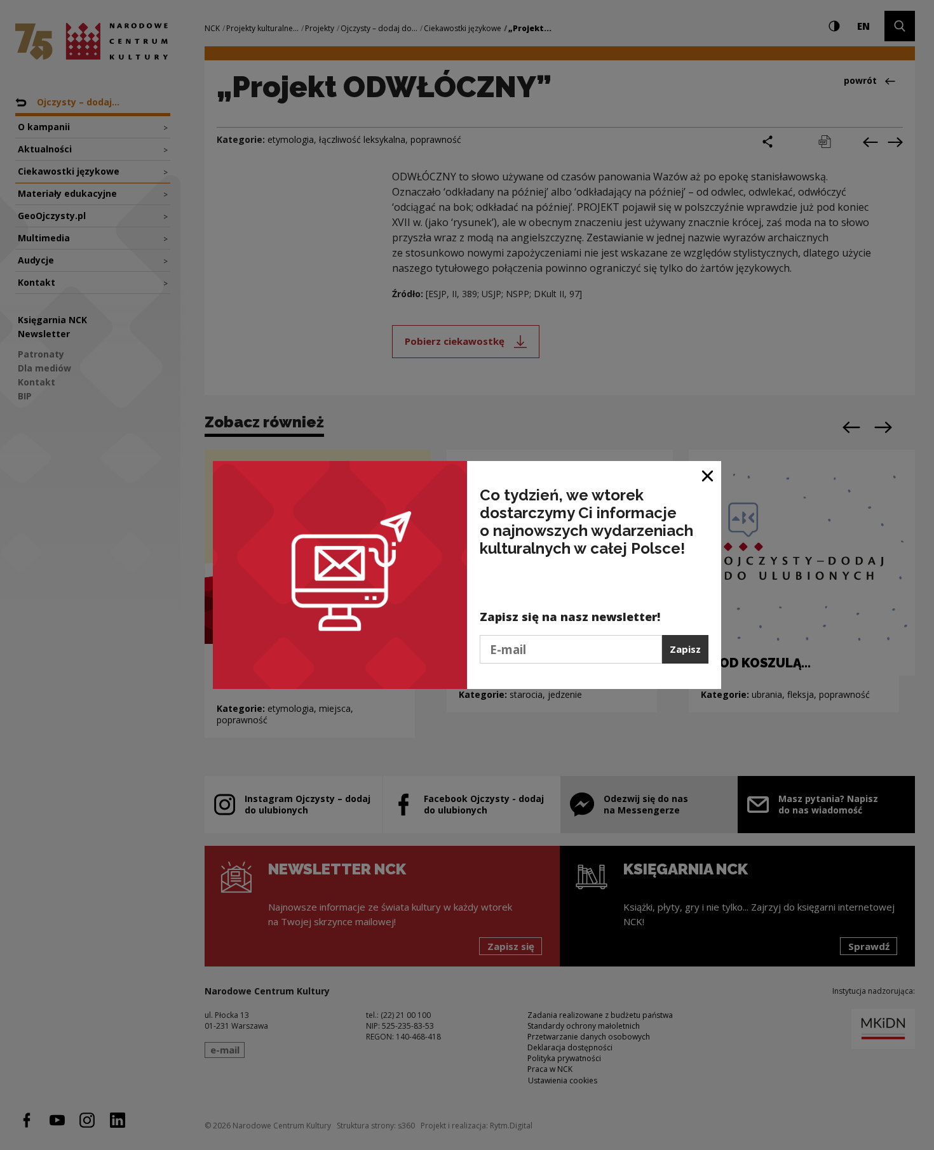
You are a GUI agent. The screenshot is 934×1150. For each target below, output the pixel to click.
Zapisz (685, 649)
